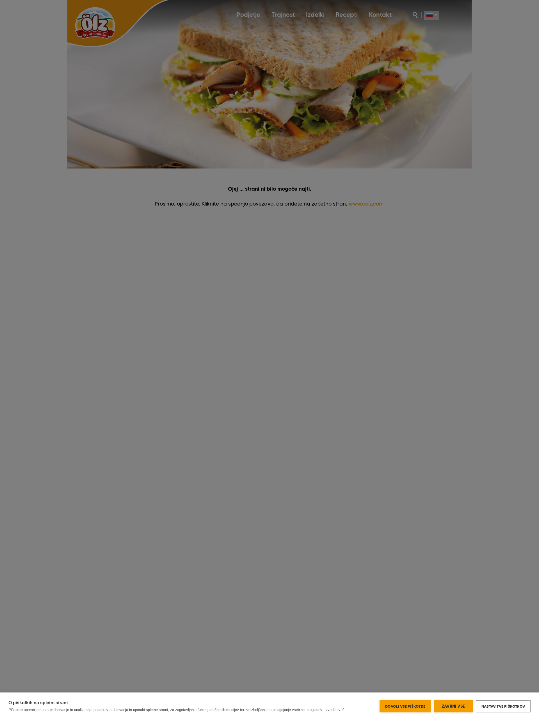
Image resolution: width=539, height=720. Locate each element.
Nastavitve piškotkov (503, 706)
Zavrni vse (453, 706)
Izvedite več (334, 710)
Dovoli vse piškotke (405, 706)
